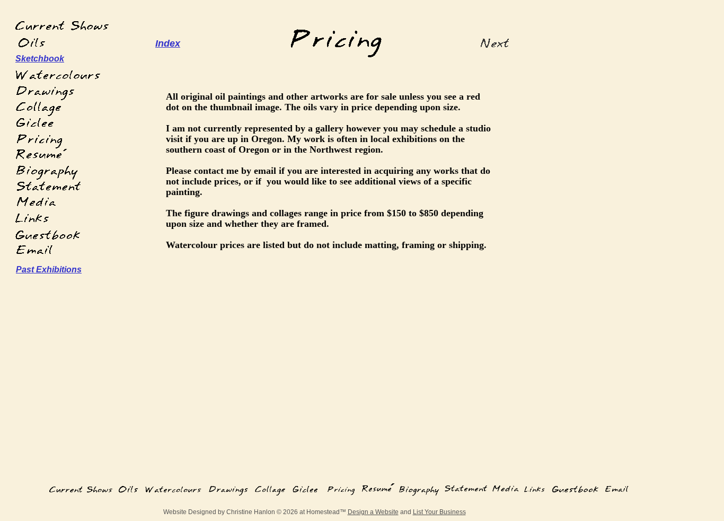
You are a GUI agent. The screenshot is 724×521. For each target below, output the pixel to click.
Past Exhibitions (49, 269)
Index (167, 43)
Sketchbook (39, 58)
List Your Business (439, 512)
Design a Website (373, 512)
